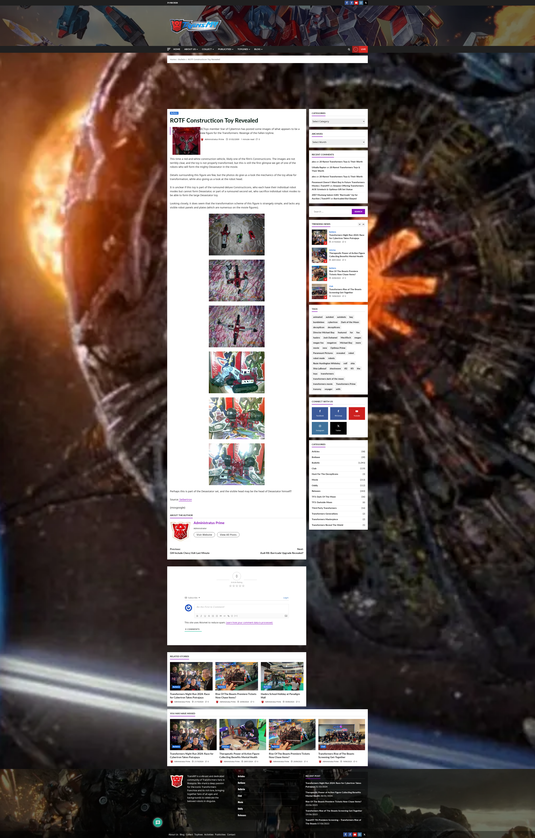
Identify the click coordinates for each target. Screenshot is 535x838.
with (338, 389)
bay (351, 317)
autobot (330, 317)
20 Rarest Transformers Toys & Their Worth (341, 162)
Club (331, 286)
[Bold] (197, 616)
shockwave (335, 368)
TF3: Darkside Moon (322, 502)
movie (316, 348)
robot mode (319, 358)
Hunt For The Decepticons (325, 474)
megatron (331, 343)
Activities (209, 834)
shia (353, 363)
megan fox (318, 343)
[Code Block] (225, 616)
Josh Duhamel (330, 338)
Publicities (224, 49)
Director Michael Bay (323, 332)
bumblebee (318, 322)
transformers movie (323, 384)
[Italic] (201, 616)
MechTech (346, 338)
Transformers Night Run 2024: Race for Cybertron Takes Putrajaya (319, 237)
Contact (231, 834)
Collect (207, 49)
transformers (327, 374)
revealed (340, 353)
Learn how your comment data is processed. (249, 622)
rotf (345, 363)
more (358, 343)
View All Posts (228, 534)
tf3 (352, 368)
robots (331, 358)
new (325, 348)
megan (357, 338)
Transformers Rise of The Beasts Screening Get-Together (319, 291)
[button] (169, 49)
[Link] (228, 616)
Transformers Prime (346, 384)
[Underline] (205, 616)
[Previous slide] (359, 224)
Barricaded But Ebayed (345, 199)
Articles (332, 250)
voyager (328, 389)
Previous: (190, 551)
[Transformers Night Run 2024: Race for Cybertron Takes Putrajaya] (191, 676)
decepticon (318, 327)
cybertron (333, 322)
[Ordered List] (213, 616)
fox (358, 332)
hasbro (316, 338)
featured (342, 332)
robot (351, 353)
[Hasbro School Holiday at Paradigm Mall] (282, 676)
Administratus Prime (214, 139)
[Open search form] (349, 49)
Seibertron (185, 499)
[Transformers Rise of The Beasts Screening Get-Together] (341, 734)
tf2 (345, 368)
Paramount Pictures (323, 353)
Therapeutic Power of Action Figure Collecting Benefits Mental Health (319, 255)
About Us (190, 49)
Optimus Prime (337, 348)
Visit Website (204, 534)
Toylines (243, 49)
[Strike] (209, 616)
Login (286, 597)
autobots (341, 317)
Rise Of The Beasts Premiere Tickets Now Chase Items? (319, 273)
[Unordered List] (217, 616)
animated (317, 317)
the (358, 368)
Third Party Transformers (324, 508)
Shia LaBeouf (319, 368)
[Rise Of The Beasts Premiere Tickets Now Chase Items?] (236, 676)
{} (232, 616)
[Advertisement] (267, 85)
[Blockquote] (221, 616)
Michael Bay (346, 343)
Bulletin (174, 113)
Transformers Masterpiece (325, 519)
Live (363, 49)
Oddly (315, 485)
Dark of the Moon (350, 322)
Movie (315, 480)
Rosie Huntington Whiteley (326, 363)
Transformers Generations (325, 514)
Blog (257, 49)
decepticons (334, 327)
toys (315, 374)
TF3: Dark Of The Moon (324, 497)
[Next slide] (363, 224)
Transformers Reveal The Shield (327, 525)
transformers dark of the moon (328, 379)
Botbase (316, 457)
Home (176, 49)
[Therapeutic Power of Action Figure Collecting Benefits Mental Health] (242, 734)
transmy (317, 389)
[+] (236, 616)
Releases (316, 491)
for (351, 332)
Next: (281, 551)
